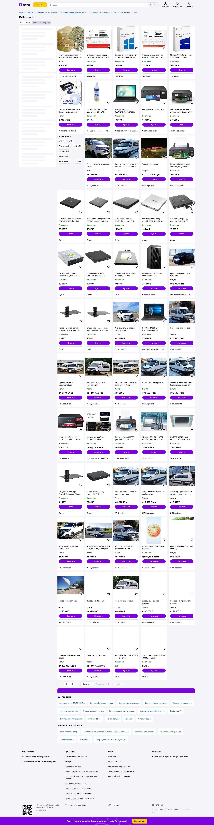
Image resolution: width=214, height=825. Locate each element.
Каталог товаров (26, 12)
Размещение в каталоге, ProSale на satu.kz (83, 771)
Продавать (69, 766)
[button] (98, 70)
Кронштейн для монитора (156, 703)
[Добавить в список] (81, 48)
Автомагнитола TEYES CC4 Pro (72, 703)
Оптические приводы (68, 732)
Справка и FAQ (114, 761)
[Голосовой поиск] (146, 4)
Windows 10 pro (144, 719)
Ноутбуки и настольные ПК (70, 719)
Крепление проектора (182, 703)
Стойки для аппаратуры (93, 711)
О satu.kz (112, 756)
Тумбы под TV (175, 711)
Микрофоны (85, 739)
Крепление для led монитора (152, 711)
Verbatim (128, 719)
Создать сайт (139, 821)
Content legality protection (119, 776)
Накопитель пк (113, 719)
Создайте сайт (71, 756)
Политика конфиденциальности (78, 793)
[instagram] (161, 805)
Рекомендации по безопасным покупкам (39, 761)
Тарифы (68, 761)
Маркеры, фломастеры (144, 732)
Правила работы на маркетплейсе (79, 798)
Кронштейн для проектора (101, 703)
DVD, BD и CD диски (122, 12)
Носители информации (100, 12)
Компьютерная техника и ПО (73, 12)
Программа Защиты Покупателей (36, 756)
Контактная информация (119, 766)
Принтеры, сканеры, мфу (170, 732)
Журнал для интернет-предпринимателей (170, 756)
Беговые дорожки (67, 739)
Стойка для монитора (68, 711)
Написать (71, 70)
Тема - (75, 805)
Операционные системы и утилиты (111, 739)
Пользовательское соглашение (78, 788)
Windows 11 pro (94, 719)
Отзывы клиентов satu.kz (75, 783)
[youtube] (153, 805)
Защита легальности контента (121, 771)
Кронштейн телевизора (129, 703)
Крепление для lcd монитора (121, 711)
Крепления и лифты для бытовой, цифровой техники (106, 732)
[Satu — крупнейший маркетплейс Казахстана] (24, 4)
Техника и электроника (47, 12)
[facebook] (157, 805)
